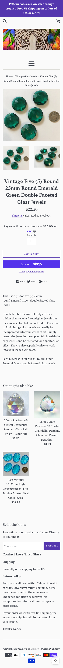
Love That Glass (30, 648)
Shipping (17, 215)
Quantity (31, 235)
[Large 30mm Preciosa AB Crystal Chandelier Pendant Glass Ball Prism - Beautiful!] (47, 404)
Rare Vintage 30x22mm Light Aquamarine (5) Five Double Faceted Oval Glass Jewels (16, 489)
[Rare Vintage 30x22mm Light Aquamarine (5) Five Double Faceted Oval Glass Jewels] (16, 464)
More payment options (31, 271)
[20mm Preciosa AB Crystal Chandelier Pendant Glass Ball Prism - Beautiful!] (16, 404)
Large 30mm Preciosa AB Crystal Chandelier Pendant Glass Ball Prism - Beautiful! (47, 430)
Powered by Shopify (50, 648)
